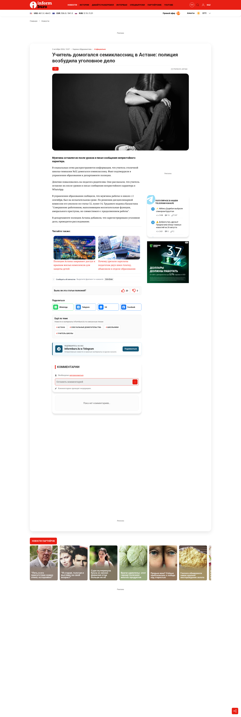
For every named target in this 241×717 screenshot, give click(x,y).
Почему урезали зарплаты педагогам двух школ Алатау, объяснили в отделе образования (116, 265)
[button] (199, 13)
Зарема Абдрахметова (82, 49)
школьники (113, 327)
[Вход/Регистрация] (203, 4)
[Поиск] (197, 4)
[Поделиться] (235, 711)
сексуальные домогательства (86, 327)
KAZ (209, 5)
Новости (72, 5)
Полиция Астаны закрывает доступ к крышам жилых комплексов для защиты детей (74, 265)
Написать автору (180, 69)
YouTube (168, 5)
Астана (61, 327)
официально (101, 49)
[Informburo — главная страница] (41, 4)
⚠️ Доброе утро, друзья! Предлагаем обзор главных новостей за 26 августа (168, 224)
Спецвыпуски (137, 5)
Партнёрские (155, 5)
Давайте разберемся (103, 5)
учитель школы (65, 333)
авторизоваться (76, 375)
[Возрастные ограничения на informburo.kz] (191, 4)
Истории (84, 5)
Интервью (121, 5)
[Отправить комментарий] (135, 381)
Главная (33, 21)
